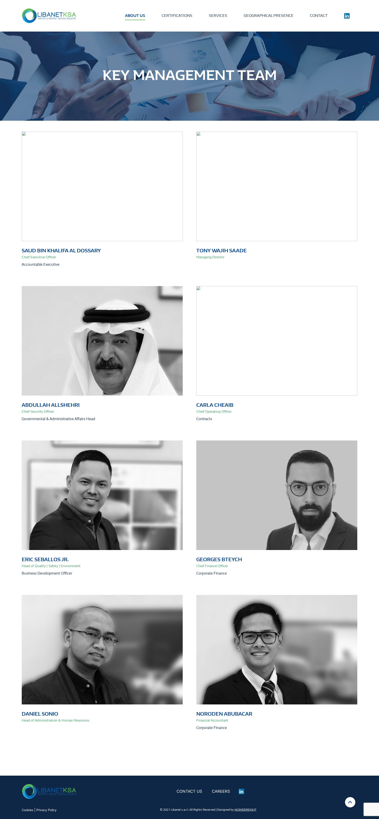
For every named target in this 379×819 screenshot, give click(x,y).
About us (135, 15)
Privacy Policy (46, 810)
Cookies (27, 810)
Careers (221, 791)
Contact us (189, 791)
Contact (319, 15)
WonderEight (245, 810)
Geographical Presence (268, 15)
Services (218, 15)
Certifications (177, 15)
